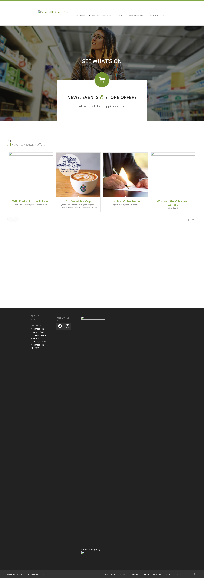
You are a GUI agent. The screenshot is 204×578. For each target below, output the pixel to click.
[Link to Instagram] (194, 574)
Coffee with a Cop (78, 201)
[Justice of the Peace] (125, 175)
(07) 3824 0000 (37, 319)
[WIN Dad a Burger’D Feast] (31, 175)
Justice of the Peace (125, 201)
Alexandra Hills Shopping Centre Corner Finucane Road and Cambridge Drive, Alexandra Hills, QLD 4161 (38, 338)
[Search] (163, 15)
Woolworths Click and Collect (173, 203)
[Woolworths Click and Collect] (173, 175)
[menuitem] (80, 15)
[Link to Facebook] (190, 574)
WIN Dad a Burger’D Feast (31, 201)
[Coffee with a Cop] (78, 175)
